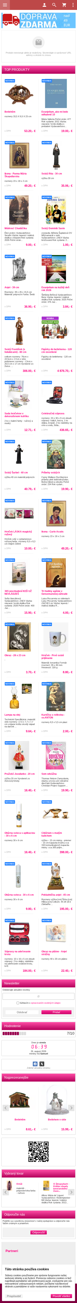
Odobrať (22, 1012)
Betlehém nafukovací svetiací (20, 1123)
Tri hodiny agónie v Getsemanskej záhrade (54, 592)
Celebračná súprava (52, 413)
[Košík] (64, 5)
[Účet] (44, 5)
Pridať (56, 1012)
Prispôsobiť (14, 1296)
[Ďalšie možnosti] (73, 5)
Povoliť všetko (61, 1296)
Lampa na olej (12, 714)
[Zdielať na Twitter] (41, 1064)
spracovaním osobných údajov (46, 1003)
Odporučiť (38, 1232)
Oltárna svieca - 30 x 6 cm (19, 894)
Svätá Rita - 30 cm (51, 173)
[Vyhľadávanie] (54, 5)
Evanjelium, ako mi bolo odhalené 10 (54, 113)
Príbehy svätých (50, 472)
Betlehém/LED (57, 1121)
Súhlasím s (40, 1003)
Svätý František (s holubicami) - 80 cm (15, 350)
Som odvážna (49, 774)
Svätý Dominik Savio (53, 228)
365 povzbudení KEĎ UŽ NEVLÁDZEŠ (18, 592)
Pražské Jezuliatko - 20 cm (20, 774)
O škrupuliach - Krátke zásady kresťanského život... (61, 1187)
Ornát (19, 1184)
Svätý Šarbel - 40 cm (16, 472)
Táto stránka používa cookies (27, 1269)
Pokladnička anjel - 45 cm (55, 894)
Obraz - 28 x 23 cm (15, 655)
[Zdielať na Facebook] (35, 1064)
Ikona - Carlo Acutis (52, 531)
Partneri (12, 1251)
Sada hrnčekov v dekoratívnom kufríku (17, 415)
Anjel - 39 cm (12, 287)
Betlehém (10, 111)
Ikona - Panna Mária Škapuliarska (16, 175)
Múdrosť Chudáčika (16, 228)
